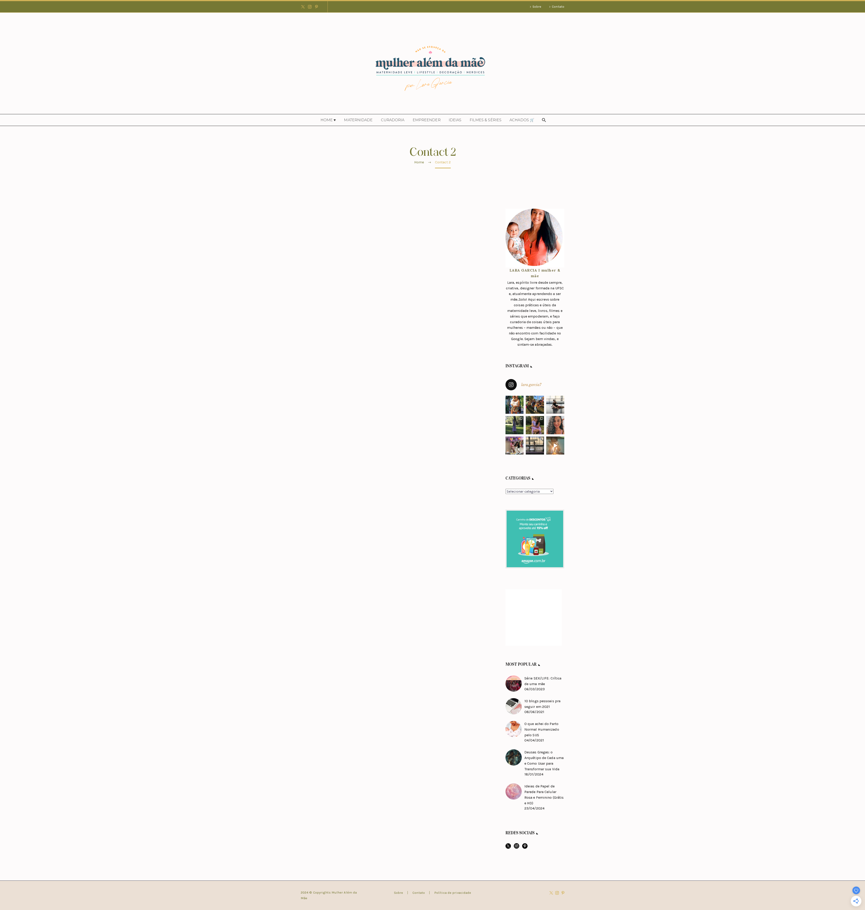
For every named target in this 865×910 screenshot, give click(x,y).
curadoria (393, 120)
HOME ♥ (328, 120)
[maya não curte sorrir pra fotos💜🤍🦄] (535, 425)
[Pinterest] (316, 7)
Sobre (537, 7)
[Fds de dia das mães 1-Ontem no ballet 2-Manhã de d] (555, 405)
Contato (558, 7)
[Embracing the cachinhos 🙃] (555, 425)
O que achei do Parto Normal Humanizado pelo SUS (541, 729)
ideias (455, 120)
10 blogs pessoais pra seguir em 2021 (542, 704)
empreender (427, 120)
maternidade (358, 120)
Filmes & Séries (486, 120)
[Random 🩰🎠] (535, 446)
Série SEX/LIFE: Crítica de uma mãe (542, 681)
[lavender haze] (514, 425)
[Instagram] (309, 7)
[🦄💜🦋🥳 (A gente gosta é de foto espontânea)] (514, 446)
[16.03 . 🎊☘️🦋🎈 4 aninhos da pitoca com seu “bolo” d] (555, 446)
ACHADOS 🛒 (522, 120)
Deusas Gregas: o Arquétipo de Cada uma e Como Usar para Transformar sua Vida (544, 760)
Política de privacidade (452, 892)
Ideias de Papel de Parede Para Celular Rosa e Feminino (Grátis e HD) (544, 794)
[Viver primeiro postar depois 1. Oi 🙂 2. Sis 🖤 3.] (535, 405)
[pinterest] (525, 847)
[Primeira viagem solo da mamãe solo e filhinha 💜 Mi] (514, 405)
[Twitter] (303, 7)
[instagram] (516, 847)
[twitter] (508, 847)
